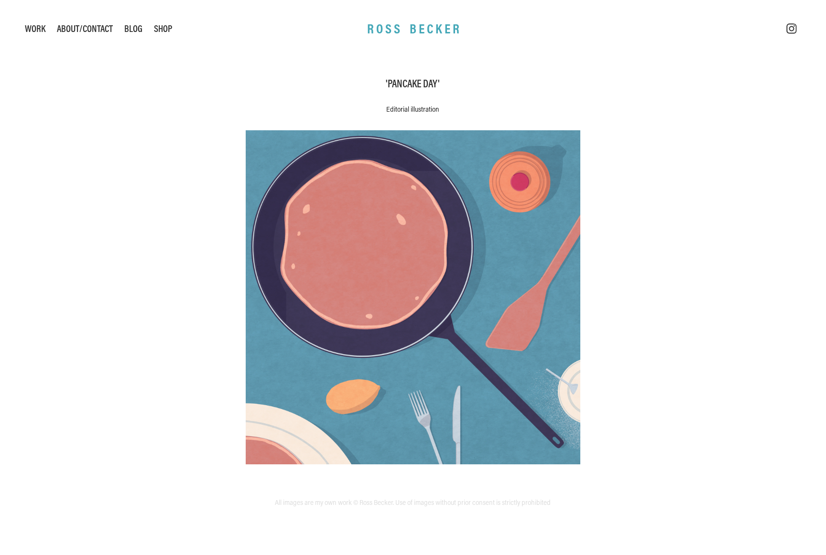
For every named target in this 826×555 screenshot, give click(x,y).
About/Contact (85, 28)
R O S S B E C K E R (413, 28)
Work (35, 28)
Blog (133, 28)
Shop (163, 28)
